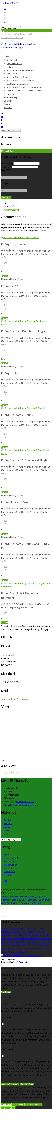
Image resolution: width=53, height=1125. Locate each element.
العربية (27, 931)
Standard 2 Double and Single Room (22, 80)
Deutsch (5, 931)
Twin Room (11, 67)
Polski (4, 948)
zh (5, 22)
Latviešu (13, 935)
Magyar (39, 938)
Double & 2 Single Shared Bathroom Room (24, 91)
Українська (18, 945)
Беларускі (18, 938)
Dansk (41, 928)
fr (5, 15)
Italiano (7, 830)
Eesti (21, 931)
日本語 (27, 945)
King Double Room (14, 63)
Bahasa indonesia (9, 941)
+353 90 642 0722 (10, 2)
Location (8, 100)
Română (31, 948)
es (5, 11)
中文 (6, 833)
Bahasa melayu (38, 935)
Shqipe (4, 952)
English (7, 820)
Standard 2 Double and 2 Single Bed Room (24, 87)
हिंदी (33, 938)
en (5, 8)
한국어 (35, 945)
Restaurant (9, 94)
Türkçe (4, 945)
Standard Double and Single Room (21, 70)
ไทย (10, 945)
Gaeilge (41, 931)
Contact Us (9, 104)
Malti (48, 935)
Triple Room (12, 74)
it (4, 18)
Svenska (39, 948)
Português (44, 945)
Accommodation (12, 60)
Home (6, 56)
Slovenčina (25, 952)
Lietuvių (5, 935)
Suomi (34, 931)
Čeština (27, 938)
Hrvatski (47, 938)
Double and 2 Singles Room (18, 84)
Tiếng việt (13, 948)
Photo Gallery (10, 97)
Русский (22, 948)
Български (6, 938)
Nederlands (45, 941)
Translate (23, 962)
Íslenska (29, 941)
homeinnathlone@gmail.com (15, 699)
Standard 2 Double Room (17, 77)
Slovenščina (13, 952)
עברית (21, 941)
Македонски (24, 935)
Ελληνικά (14, 931)
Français (8, 826)
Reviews (8, 107)
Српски (47, 948)
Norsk (36, 941)
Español (8, 823)
